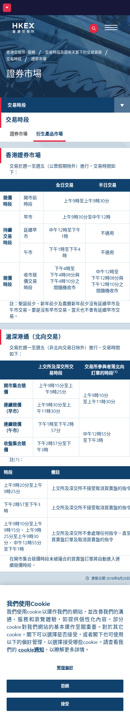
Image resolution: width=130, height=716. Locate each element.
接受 (65, 704)
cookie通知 (31, 650)
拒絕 (65, 685)
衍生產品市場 (49, 134)
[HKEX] (33, 28)
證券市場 (18, 134)
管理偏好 (65, 667)
